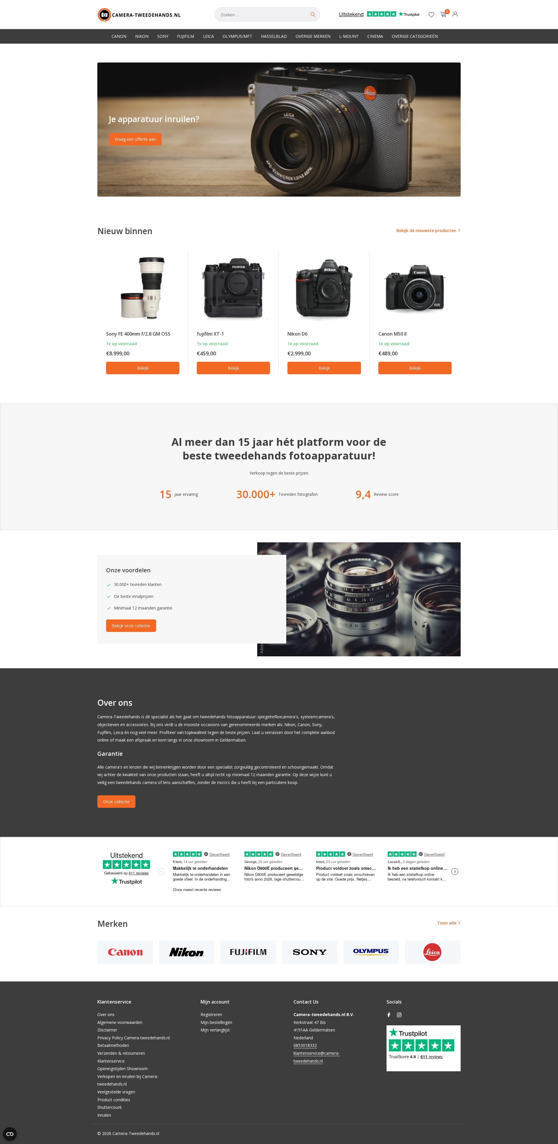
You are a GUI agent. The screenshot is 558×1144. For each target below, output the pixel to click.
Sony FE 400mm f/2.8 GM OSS (138, 334)
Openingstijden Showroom (122, 1068)
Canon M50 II (392, 334)
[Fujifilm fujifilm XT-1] (233, 288)
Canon (119, 36)
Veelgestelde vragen (116, 1092)
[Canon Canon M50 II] (415, 288)
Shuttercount (109, 1107)
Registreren (211, 1014)
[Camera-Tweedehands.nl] (150, 14)
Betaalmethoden (113, 1045)
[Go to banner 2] (279, 130)
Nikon (142, 36)
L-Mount (349, 36)
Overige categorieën (415, 36)
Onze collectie (116, 801)
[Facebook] (389, 1015)
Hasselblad (274, 36)
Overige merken (313, 36)
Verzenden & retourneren (121, 1053)
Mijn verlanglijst (215, 1030)
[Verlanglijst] (431, 14)
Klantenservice (111, 1061)
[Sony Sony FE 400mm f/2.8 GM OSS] (142, 288)
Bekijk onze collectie (131, 625)
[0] (441, 14)
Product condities (113, 1099)
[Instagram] (399, 1015)
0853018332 (305, 1045)
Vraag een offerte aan (135, 139)
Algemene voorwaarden (119, 1022)
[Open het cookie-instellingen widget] (10, 1134)
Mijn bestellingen (216, 1022)
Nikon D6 (297, 334)
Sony (162, 36)
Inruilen (104, 1115)
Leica (208, 36)
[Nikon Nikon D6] (324, 288)
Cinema (375, 36)
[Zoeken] (313, 14)
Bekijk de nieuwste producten (426, 230)
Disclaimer (107, 1030)
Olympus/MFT (237, 36)
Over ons (106, 1014)
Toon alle (446, 923)
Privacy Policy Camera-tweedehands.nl (133, 1037)
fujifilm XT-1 (210, 334)
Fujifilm (185, 36)
